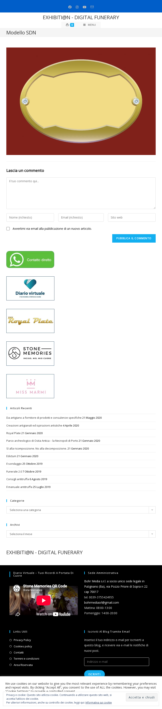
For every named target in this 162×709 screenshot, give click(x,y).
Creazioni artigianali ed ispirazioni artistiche (34, 425)
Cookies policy (23, 646)
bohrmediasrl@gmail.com (101, 602)
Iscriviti (94, 674)
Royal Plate (13, 433)
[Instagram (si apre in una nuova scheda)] (77, 7)
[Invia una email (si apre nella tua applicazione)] (92, 7)
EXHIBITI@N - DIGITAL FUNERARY (81, 17)
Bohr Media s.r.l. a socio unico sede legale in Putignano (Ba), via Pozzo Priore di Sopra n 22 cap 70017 (115, 586)
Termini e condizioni (26, 658)
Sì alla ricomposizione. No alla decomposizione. (36, 448)
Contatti (19, 652)
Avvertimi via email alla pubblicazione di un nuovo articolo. (52, 229)
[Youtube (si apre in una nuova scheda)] (84, 7)
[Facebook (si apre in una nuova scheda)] (70, 7)
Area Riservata (23, 665)
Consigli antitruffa (17, 479)
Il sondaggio (14, 464)
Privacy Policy (22, 640)
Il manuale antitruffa (19, 487)
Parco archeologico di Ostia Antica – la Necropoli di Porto (42, 441)
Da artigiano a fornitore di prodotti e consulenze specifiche (44, 418)
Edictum (11, 456)
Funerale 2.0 (14, 471)
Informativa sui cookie (98, 702)
